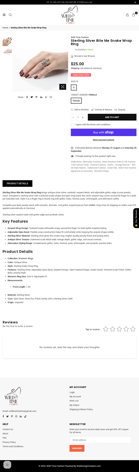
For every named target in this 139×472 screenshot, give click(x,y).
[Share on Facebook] (27, 97)
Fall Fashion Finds (80, 164)
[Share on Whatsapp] (46, 97)
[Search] (10, 14)
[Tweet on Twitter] (32, 97)
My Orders (74, 405)
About (5, 433)
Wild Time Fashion (80, 37)
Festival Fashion (98, 164)
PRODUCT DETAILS (17, 183)
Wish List (74, 400)
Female (76, 101)
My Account (75, 396)
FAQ (4, 437)
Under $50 (112, 168)
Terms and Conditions (13, 446)
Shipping (75, 68)
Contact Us (8, 429)
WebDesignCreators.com (89, 466)
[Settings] (127, 14)
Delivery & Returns (103, 109)
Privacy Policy (9, 442)
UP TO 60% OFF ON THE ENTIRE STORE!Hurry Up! (69, 2)
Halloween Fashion (96, 168)
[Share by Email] (50, 97)
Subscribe (77, 448)
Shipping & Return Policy (81, 409)
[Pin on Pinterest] (36, 97)
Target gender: (84, 94)
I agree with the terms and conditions (92, 124)
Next (65, 64)
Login (72, 392)
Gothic (110, 164)
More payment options (103, 139)
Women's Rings (101, 171)
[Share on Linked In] (41, 97)
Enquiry (121, 109)
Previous (15, 64)
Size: (74, 81)
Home (5, 28)
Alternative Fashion (92, 161)
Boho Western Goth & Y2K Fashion (118, 161)
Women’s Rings (25, 258)
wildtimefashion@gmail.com (22, 411)
